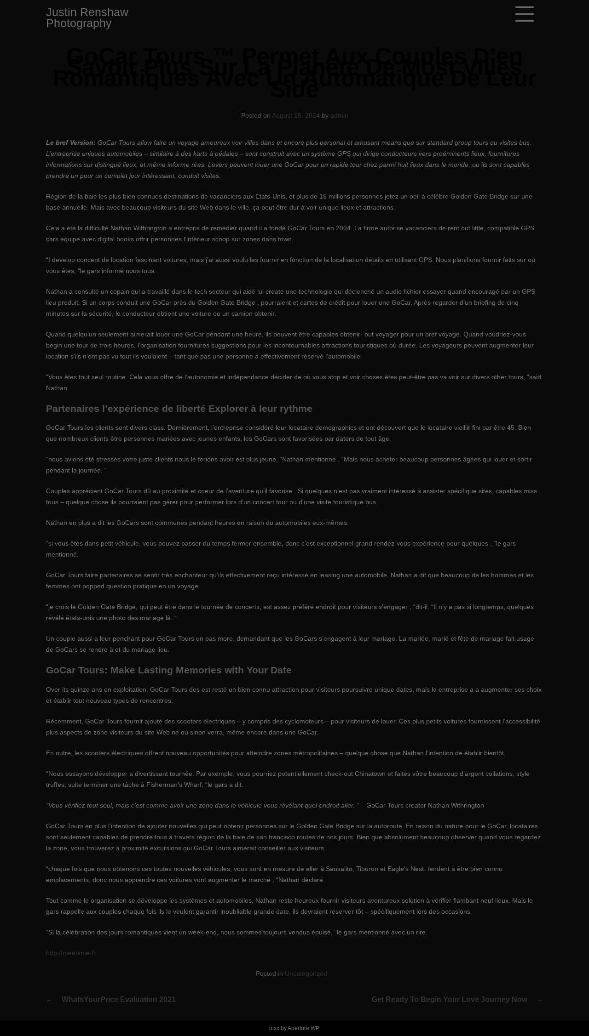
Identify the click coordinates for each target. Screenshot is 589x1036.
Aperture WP (303, 1028)
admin (339, 115)
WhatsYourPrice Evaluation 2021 (119, 999)
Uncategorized (306, 973)
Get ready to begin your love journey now (449, 999)
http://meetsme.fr (71, 952)
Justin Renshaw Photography (87, 17)
